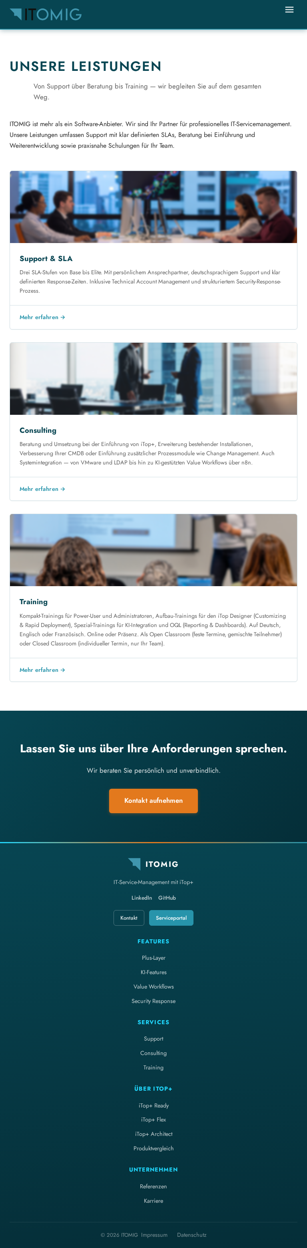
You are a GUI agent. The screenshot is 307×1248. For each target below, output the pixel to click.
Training (153, 1067)
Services (153, 1022)
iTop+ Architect (153, 1134)
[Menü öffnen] (289, 14)
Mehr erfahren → (43, 317)
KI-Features (154, 972)
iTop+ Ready (154, 1105)
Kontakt (129, 918)
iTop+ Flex (153, 1119)
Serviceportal (171, 918)
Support (153, 1039)
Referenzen (153, 1186)
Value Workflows (154, 987)
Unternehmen (153, 1170)
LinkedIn (142, 898)
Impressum (154, 1235)
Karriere (153, 1201)
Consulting (153, 1053)
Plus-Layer (153, 958)
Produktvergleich (154, 1148)
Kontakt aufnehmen (153, 800)
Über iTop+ (153, 1089)
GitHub (167, 898)
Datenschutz (192, 1235)
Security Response (153, 1001)
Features (153, 941)
